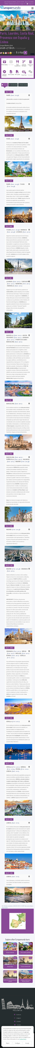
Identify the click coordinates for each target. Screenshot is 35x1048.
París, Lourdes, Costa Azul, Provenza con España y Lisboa (17, 37)
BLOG (27, 1)
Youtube (19, 1025)
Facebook (18, 1014)
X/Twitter (19, 1021)
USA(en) (30, 3)
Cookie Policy (22, 1039)
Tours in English (20, 3)
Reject (7, 1043)
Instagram (18, 1018)
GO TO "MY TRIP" (20, 1)
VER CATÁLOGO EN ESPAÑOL (10, 1)
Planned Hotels (14, 84)
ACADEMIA (31, 1)
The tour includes (23, 84)
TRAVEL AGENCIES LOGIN (10, 3)
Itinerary (5, 84)
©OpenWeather (5, 907)
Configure (17, 1043)
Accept (27, 1043)
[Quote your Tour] (25, 52)
